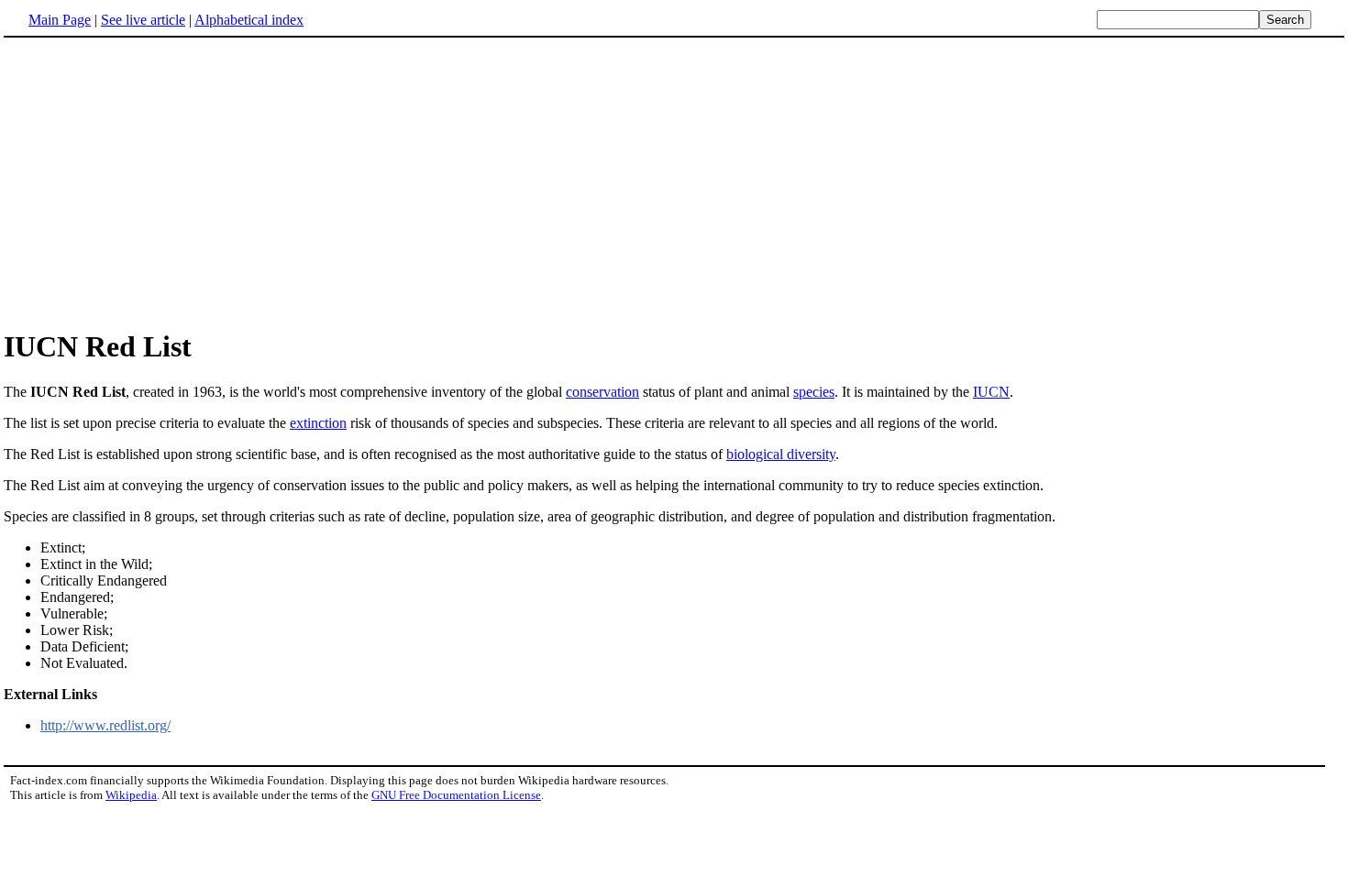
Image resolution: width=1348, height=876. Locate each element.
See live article (143, 19)
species (813, 392)
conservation (602, 392)
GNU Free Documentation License (456, 795)
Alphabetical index (249, 19)
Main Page (59, 19)
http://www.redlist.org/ (105, 725)
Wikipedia (131, 795)
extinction (318, 423)
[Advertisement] (158, 182)
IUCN (991, 392)
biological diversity (780, 454)
